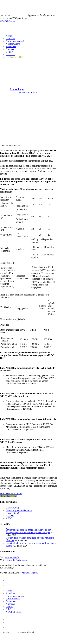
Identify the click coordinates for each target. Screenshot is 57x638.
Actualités (10, 593)
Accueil (9, 590)
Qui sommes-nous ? (15, 596)
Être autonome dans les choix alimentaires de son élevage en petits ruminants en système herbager (28, 531)
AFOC (9, 518)
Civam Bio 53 (12, 513)
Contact (9, 606)
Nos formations (13, 598)
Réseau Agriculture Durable (19, 510)
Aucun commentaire (28, 92)
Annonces (10, 604)
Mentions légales (29, 572)
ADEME (10, 515)
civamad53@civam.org (16, 560)
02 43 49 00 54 (12, 557)
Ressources (11, 601)
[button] (11, 493)
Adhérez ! (10, 609)
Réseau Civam (12, 507)
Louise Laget (17, 89)
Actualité (28, 63)
